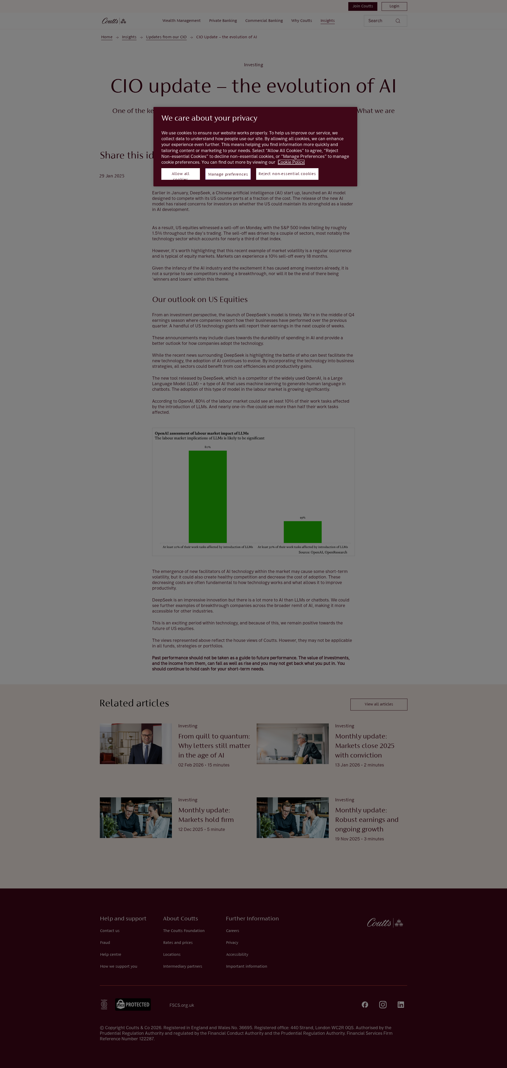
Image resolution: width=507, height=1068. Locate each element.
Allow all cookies (181, 176)
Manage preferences (228, 174)
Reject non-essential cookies (287, 174)
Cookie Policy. (291, 162)
